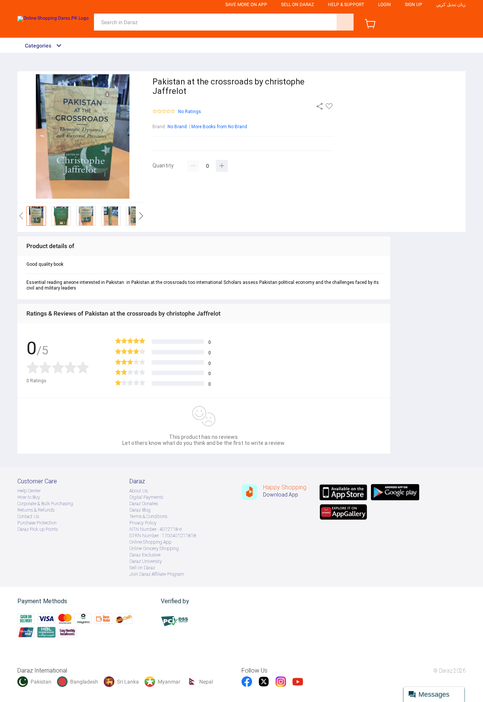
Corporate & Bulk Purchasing (45, 503)
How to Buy (28, 497)
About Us (138, 491)
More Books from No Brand (219, 126)
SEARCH (345, 22)
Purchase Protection (37, 523)
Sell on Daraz (142, 567)
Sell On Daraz (297, 4)
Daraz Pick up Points (37, 529)
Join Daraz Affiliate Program (156, 574)
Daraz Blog (140, 510)
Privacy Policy (143, 523)
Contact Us (28, 516)
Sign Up (413, 4)
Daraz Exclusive (144, 555)
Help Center (29, 491)
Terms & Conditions (148, 516)
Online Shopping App (150, 542)
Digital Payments (146, 497)
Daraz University (145, 561)
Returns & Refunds (35, 510)
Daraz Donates (143, 503)
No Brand (177, 126)
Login (384, 4)
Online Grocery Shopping (154, 548)
